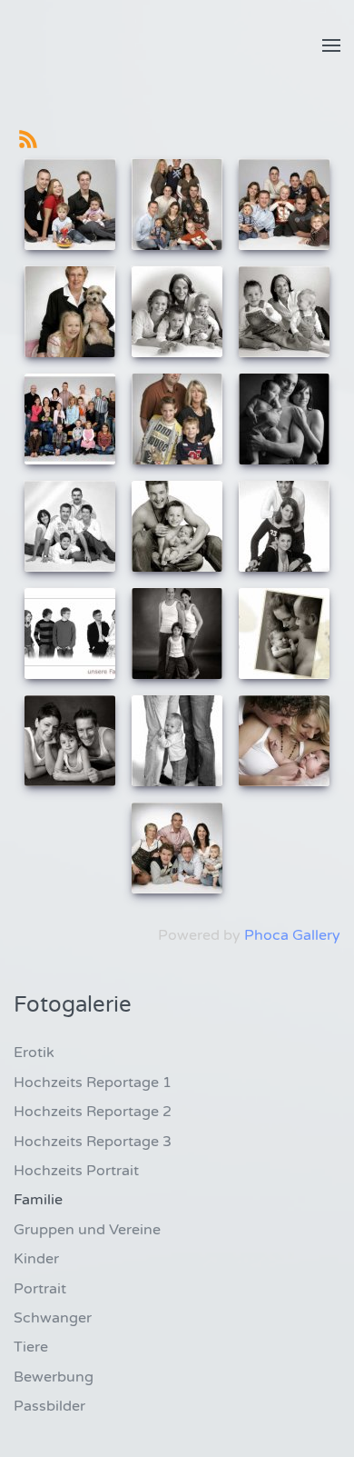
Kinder (36, 1259)
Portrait (40, 1289)
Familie (38, 1200)
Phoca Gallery (292, 935)
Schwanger (53, 1318)
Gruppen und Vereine (87, 1230)
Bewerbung (53, 1377)
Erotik (34, 1052)
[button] (331, 45)
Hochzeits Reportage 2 (93, 1112)
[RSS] (28, 138)
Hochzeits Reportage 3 (93, 1142)
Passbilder (49, 1406)
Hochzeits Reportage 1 (93, 1082)
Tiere (31, 1347)
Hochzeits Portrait (76, 1171)
